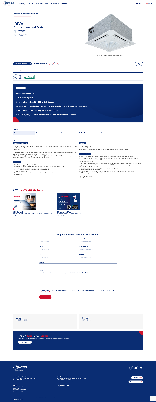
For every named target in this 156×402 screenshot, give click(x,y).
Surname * (82, 239)
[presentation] (137, 64)
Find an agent (23, 342)
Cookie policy (22, 397)
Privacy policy (16, 397)
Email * (41, 246)
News (46, 3)
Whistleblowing (63, 397)
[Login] (143, 3)
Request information (21, 63)
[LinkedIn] (136, 368)
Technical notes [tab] (83, 133)
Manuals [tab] (60, 133)
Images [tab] (125, 133)
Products (30, 3)
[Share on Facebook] (53, 63)
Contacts (138, 3)
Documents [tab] (104, 133)
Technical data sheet (40, 63)
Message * (42, 270)
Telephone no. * (83, 246)
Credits (69, 397)
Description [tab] (17, 133)
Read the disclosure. (47, 292)
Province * (82, 254)
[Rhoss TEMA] (68, 201)
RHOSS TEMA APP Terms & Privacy (46, 397)
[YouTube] (141, 368)
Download (64, 3)
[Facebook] (131, 368)
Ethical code (56, 397)
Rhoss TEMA (64, 212)
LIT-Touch (18, 212)
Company (22, 3)
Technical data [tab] (40, 133)
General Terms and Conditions (32, 397)
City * (40, 254)
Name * (41, 239)
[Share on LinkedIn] (57, 63)
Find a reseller (134, 382)
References (39, 3)
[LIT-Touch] (24, 201)
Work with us (54, 3)
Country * (42, 262)
